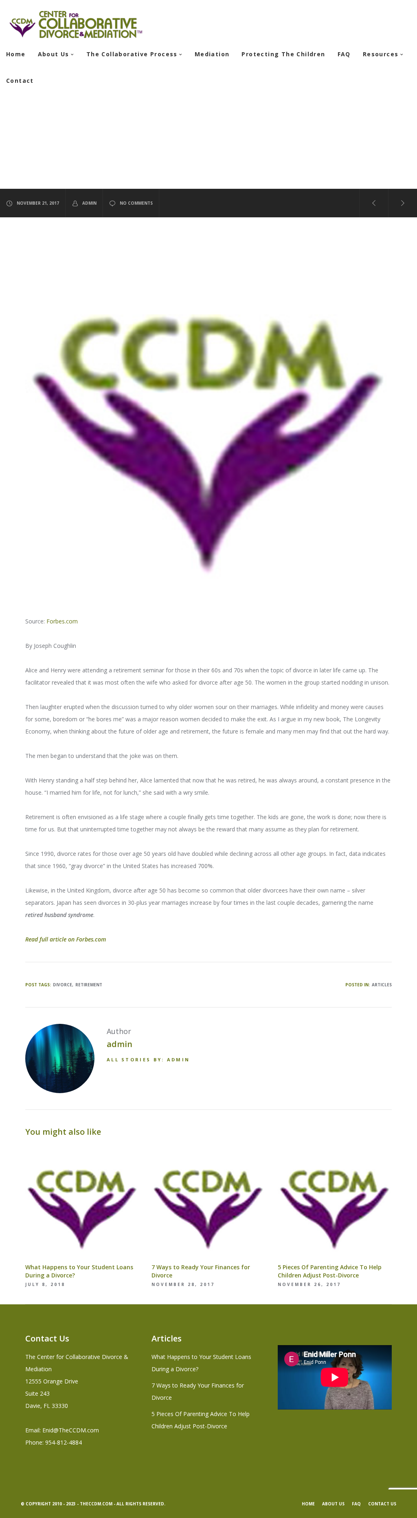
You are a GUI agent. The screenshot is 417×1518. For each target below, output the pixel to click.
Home (308, 1504)
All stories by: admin (148, 1059)
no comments (136, 203)
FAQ (356, 1504)
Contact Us (382, 1504)
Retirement (88, 985)
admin (89, 203)
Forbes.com (62, 621)
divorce (62, 985)
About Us (333, 1504)
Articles (382, 985)
